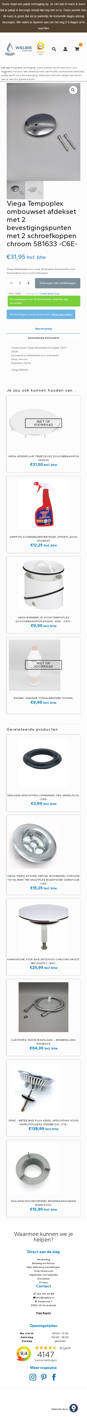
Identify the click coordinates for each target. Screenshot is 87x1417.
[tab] (43, 328)
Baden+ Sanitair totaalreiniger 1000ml (43, 698)
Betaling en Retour (43, 1263)
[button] (73, 90)
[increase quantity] (28, 283)
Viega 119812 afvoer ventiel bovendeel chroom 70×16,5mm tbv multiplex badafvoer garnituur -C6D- (43, 879)
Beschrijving (43, 328)
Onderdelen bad (49, 293)
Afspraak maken (62, 314)
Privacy (43, 1282)
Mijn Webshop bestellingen (43, 1267)
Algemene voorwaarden (43, 1274)
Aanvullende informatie (43, 337)
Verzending (43, 1259)
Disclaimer (43, 1278)
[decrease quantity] (11, 283)
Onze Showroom (43, 1270)
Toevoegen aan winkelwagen (57, 283)
